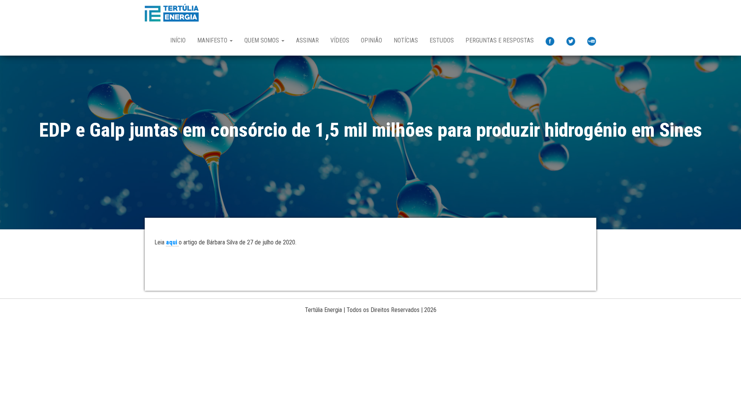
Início (178, 40)
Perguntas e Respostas (499, 40)
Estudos (442, 40)
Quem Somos (262, 40)
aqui (172, 242)
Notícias (406, 40)
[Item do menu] (550, 41)
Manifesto (213, 40)
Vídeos (339, 40)
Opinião (371, 40)
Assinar (307, 40)
